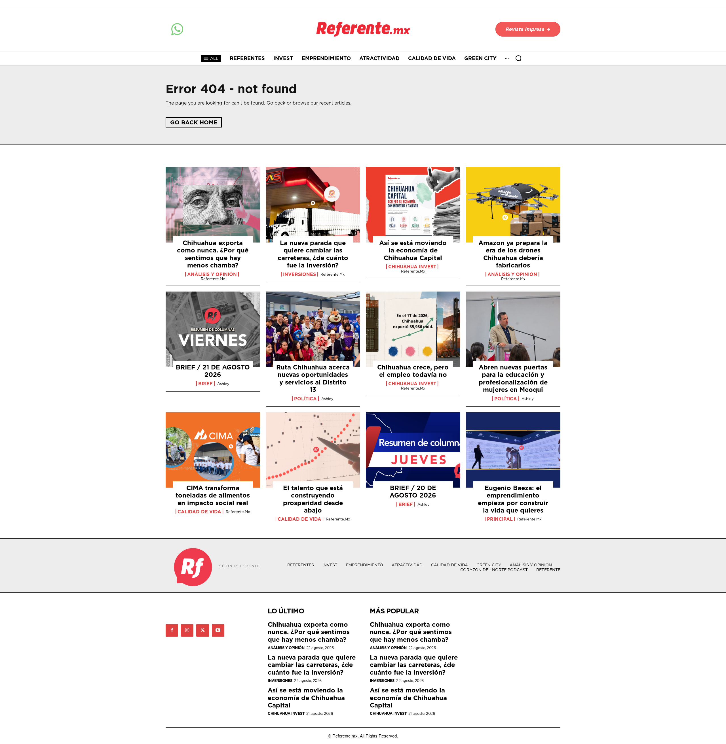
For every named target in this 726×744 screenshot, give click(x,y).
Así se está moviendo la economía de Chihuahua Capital (413, 250)
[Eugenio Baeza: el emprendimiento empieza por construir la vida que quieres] (513, 450)
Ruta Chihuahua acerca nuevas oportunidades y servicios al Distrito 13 (313, 378)
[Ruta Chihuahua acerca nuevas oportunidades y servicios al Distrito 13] (313, 329)
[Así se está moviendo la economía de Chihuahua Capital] (413, 205)
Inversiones (299, 274)
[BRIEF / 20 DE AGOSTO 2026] (413, 450)
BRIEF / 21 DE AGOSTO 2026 (213, 371)
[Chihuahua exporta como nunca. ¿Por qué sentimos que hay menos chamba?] (213, 205)
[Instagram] (187, 630)
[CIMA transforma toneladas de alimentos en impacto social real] (213, 450)
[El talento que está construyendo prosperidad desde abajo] (313, 450)
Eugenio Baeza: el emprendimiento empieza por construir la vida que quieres (513, 499)
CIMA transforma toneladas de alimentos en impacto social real (213, 495)
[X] (202, 630)
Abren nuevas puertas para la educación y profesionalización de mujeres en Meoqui (513, 378)
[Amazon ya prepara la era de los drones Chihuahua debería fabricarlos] (513, 205)
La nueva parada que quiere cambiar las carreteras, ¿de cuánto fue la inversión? (313, 253)
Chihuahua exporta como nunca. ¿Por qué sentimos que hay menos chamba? (212, 253)
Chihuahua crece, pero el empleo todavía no (413, 371)
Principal (500, 519)
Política (305, 398)
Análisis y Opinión (212, 274)
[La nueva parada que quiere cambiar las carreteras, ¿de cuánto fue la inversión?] (313, 205)
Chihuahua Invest (412, 266)
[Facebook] (172, 630)
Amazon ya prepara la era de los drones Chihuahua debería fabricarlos (513, 253)
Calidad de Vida (199, 511)
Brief (205, 383)
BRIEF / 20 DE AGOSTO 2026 (413, 491)
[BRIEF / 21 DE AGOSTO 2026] (213, 329)
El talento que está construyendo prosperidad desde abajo (313, 499)
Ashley (223, 383)
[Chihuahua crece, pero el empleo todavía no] (413, 329)
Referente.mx (213, 278)
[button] (518, 58)
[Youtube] (218, 630)
